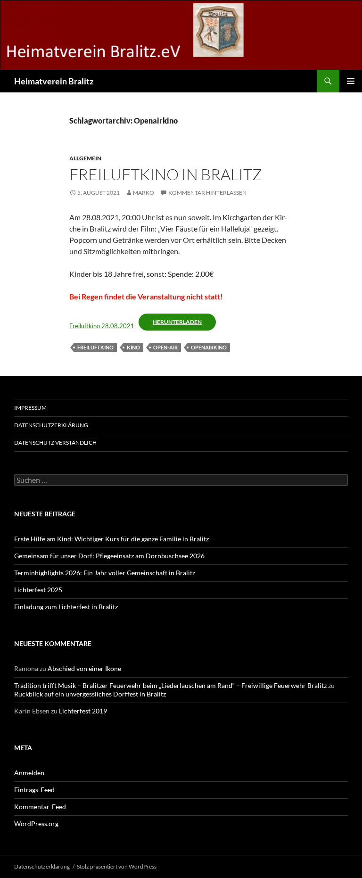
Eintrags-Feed (34, 790)
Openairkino (209, 347)
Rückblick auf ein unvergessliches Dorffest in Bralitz (90, 694)
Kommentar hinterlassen (207, 192)
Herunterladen (177, 321)
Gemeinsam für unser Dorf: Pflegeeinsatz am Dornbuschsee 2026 (109, 556)
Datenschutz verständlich (55, 442)
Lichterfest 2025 (38, 590)
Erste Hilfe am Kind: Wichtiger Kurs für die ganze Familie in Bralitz (111, 539)
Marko (143, 192)
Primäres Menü (350, 81)
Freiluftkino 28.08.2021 (101, 326)
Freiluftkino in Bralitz (165, 174)
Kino (133, 347)
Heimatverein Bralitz (53, 81)
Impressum (30, 407)
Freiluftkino (95, 347)
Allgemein (85, 158)
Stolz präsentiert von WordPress (116, 866)
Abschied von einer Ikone (84, 668)
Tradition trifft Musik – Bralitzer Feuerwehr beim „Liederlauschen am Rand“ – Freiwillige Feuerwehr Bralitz (170, 685)
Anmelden (29, 773)
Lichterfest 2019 (83, 711)
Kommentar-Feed (40, 807)
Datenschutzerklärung (51, 425)
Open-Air (165, 347)
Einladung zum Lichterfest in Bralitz (66, 607)
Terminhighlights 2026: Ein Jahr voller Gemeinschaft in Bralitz (104, 573)
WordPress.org (36, 824)
